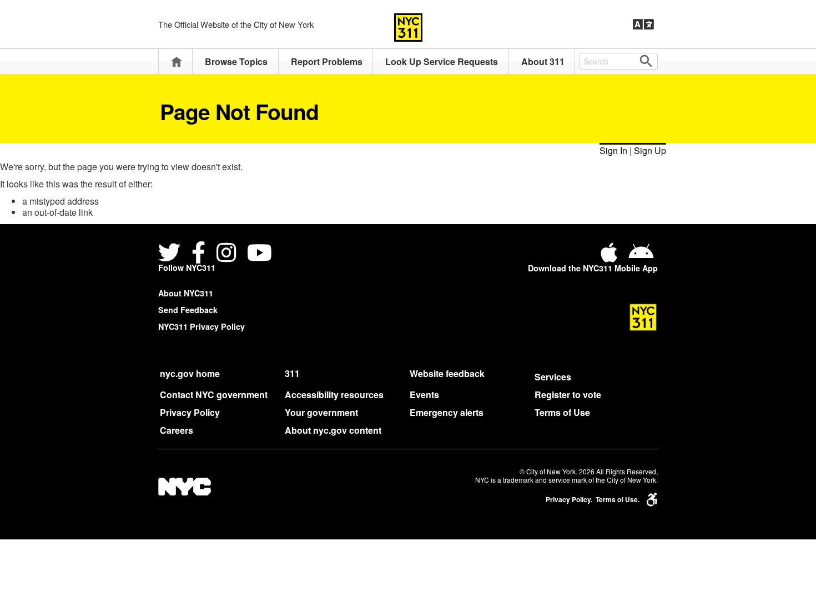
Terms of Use (562, 412)
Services (553, 376)
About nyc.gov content (333, 430)
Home (176, 61)
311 (292, 373)
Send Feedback (188, 309)
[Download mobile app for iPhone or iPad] (611, 256)
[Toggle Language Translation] (643, 24)
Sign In (613, 150)
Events (424, 394)
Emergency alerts (446, 412)
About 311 (543, 61)
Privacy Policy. (569, 499)
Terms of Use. (617, 499)
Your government (321, 412)
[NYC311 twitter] (171, 254)
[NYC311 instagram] (226, 254)
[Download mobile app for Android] (641, 256)
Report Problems (326, 61)
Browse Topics (236, 61)
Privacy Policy (190, 412)
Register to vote (568, 394)
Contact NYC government (214, 394)
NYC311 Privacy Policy (201, 326)
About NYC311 (185, 293)
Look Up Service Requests (441, 61)
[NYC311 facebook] (198, 254)
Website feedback (447, 373)
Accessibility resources (334, 394)
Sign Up (650, 150)
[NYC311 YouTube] (259, 254)
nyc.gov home (190, 373)
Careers (176, 430)
